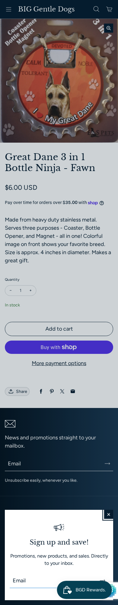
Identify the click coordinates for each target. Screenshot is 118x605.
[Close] (108, 514)
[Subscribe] (102, 580)
